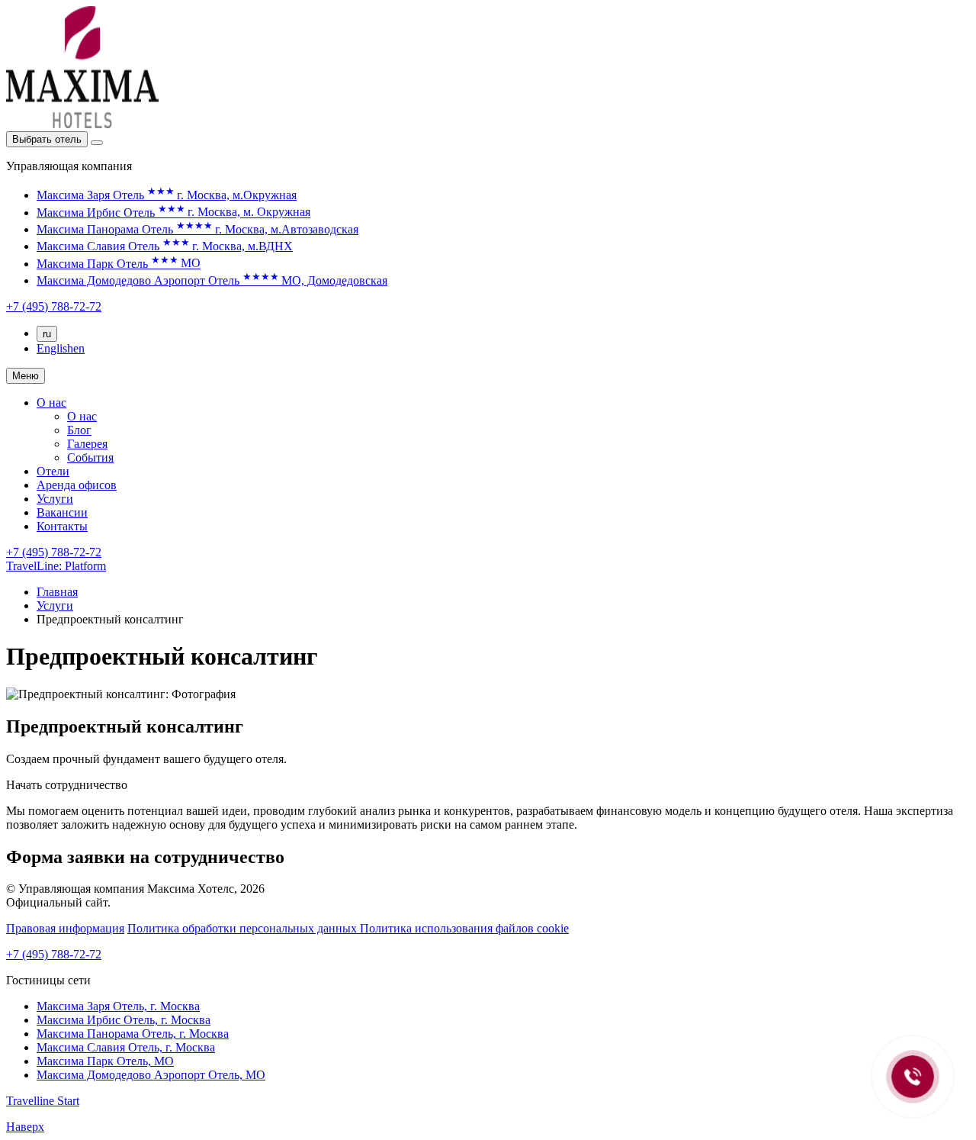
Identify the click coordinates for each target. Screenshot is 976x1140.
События (90, 457)
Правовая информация (65, 928)
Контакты (62, 526)
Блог (79, 429)
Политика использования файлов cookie (464, 928)
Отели (53, 471)
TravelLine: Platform (56, 565)
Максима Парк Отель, (105, 1061)
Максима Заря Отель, (118, 1006)
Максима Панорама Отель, (133, 1033)
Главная (57, 591)
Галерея (87, 443)
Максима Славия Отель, (126, 1047)
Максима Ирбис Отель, (123, 1019)
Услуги (55, 498)
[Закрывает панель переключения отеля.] (97, 142)
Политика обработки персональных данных (243, 928)
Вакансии (62, 512)
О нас (51, 402)
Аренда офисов (77, 484)
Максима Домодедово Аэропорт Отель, (151, 1074)
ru (47, 334)
